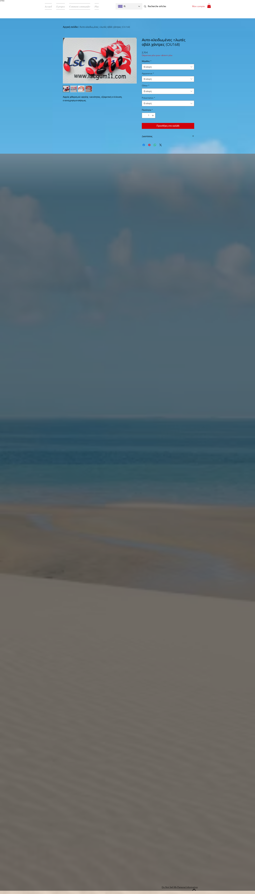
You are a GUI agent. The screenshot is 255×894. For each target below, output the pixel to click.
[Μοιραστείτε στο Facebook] (144, 145)
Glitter (145, 85)
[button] (209, 6)
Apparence (148, 73)
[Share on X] (160, 145)
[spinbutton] (148, 115)
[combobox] (168, 67)
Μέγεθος (146, 61)
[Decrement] (144, 115)
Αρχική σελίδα (70, 27)
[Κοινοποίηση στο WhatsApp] (155, 145)
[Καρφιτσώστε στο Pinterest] (149, 145)
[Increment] (153, 115)
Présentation (148, 97)
